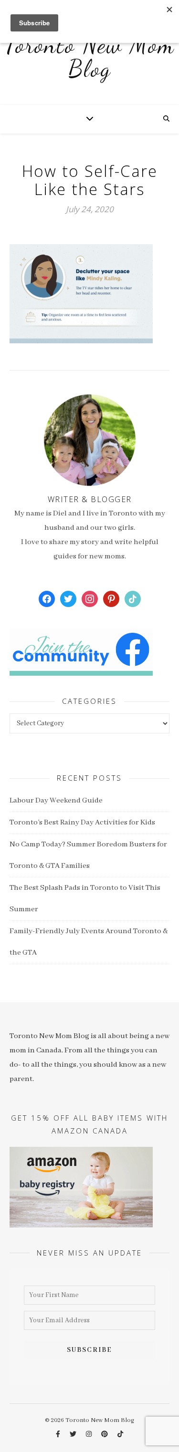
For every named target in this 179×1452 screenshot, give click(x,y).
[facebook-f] (59, 1435)
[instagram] (89, 1435)
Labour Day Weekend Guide (56, 800)
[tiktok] (120, 1435)
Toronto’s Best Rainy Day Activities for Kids (82, 822)
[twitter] (74, 1435)
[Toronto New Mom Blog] (89, 62)
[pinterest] (105, 1435)
